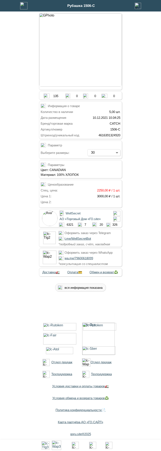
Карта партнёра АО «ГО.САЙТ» (80, 422)
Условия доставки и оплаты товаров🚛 (80, 386)
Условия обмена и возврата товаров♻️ (80, 398)
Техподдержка (61, 374)
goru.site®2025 (80, 434)
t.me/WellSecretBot (78, 238)
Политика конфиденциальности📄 (80, 410)
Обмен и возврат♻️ (104, 272)
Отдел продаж (61, 362)
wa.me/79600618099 (79, 258)
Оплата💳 (74, 272)
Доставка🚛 (51, 272)
